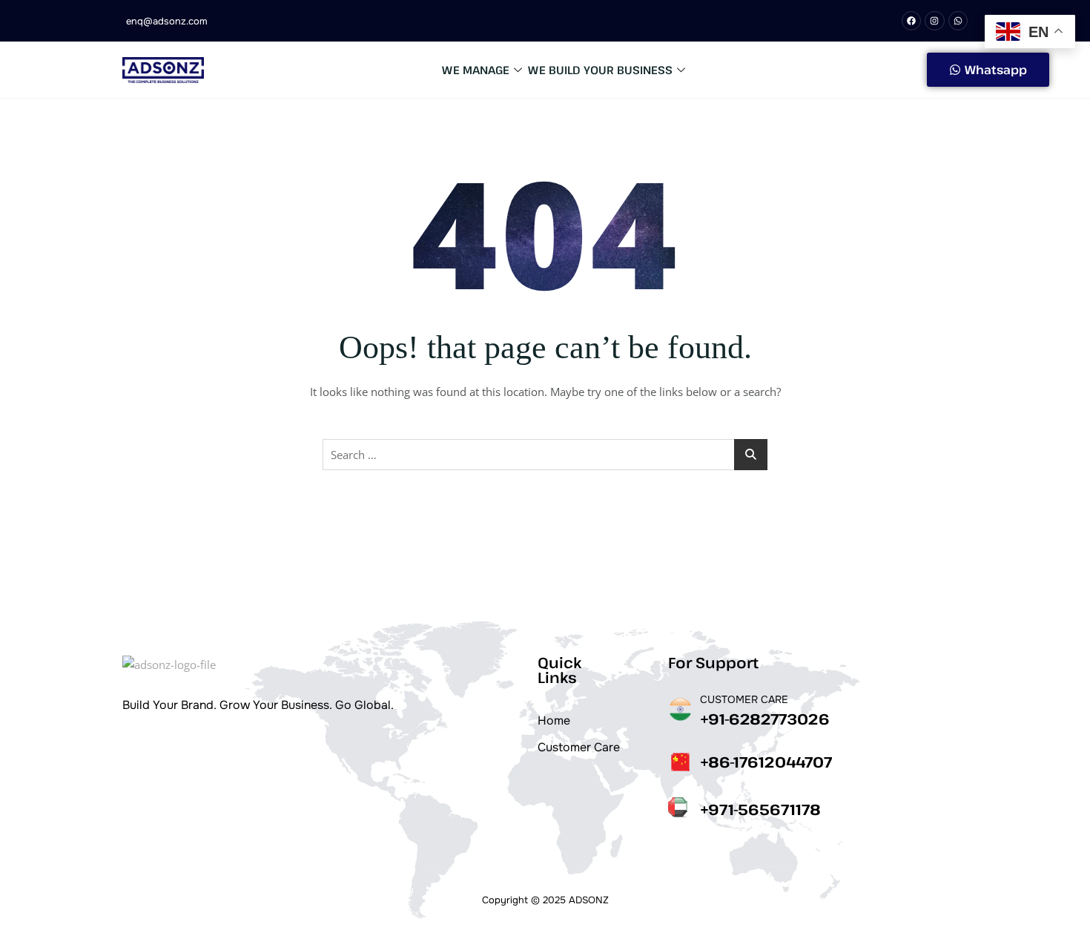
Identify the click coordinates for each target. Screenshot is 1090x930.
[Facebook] (911, 20)
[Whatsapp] (958, 20)
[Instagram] (934, 20)
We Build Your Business (600, 69)
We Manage (475, 69)
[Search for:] (545, 454)
